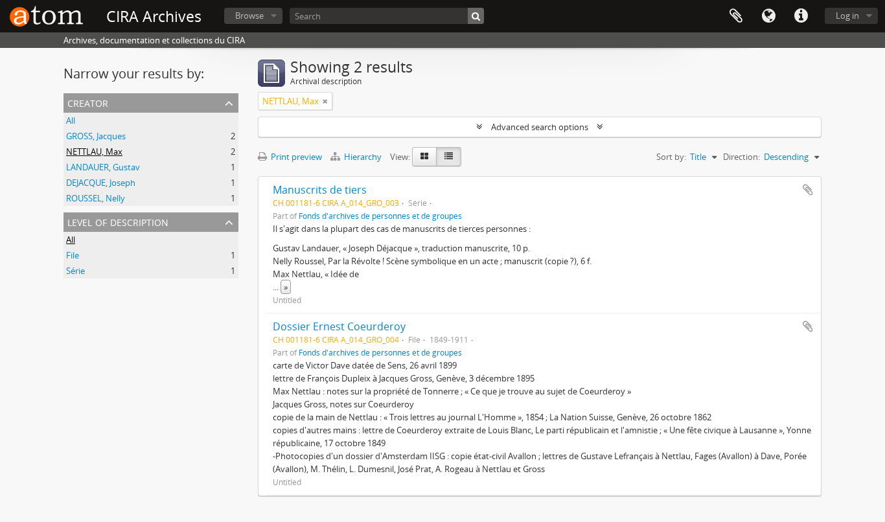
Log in (847, 15)
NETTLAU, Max (94, 151)
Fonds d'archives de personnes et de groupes (380, 215)
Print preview (295, 157)
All (70, 120)
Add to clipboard (807, 189)
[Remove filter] (325, 101)
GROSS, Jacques (96, 136)
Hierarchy (363, 157)
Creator (87, 102)
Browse (249, 15)
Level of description (117, 221)
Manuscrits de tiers (320, 190)
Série (75, 271)
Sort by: (671, 157)
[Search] (476, 16)
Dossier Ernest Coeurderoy (339, 326)
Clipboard (736, 16)
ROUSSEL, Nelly (95, 198)
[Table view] (448, 156)
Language (768, 16)
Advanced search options (539, 127)
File (72, 255)
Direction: (741, 157)
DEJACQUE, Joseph (100, 182)
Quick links (801, 16)
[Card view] (424, 156)
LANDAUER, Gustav (103, 167)
